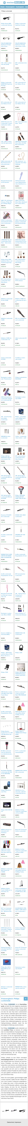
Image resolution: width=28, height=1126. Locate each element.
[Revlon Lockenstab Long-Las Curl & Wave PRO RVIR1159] (21, 687)
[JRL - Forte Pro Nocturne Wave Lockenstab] (7, 412)
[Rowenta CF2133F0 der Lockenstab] (7, 510)
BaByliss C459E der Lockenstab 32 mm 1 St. (20, 300)
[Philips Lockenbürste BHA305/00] (21, 372)
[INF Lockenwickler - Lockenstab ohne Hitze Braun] (7, 274)
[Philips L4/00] (21, 647)
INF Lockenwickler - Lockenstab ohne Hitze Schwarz (20, 457)
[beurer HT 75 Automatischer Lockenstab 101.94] (21, 942)
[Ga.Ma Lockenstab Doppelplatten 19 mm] (7, 569)
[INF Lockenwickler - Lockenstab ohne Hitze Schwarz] (21, 451)
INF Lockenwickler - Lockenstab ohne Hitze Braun (6, 280)
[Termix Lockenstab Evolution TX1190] (21, 923)
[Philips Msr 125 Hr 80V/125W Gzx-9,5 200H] (7, 962)
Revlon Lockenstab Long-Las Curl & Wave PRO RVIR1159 (20, 693)
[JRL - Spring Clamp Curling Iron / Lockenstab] (21, 589)
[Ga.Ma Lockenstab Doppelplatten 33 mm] (21, 549)
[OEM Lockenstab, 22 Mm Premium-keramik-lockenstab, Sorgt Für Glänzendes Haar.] (7, 156)
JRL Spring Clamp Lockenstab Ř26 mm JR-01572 (6, 477)
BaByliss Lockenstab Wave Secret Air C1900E (6, 870)
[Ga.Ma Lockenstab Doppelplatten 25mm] (7, 706)
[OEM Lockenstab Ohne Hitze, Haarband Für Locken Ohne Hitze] (21, 195)
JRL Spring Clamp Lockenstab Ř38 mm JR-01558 (6, 497)
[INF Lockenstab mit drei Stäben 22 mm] (7, 97)
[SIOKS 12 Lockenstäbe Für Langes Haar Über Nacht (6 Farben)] (7, 844)
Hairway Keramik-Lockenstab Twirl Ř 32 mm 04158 (6, 949)
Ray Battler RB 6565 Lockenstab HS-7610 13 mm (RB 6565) (6, 772)
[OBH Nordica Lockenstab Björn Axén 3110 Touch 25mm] (7, 687)
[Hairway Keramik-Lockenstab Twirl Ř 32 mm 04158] (7, 942)
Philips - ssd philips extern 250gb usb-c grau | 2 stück (20, 418)
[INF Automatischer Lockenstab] (21, 569)
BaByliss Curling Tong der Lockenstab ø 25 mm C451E (21, 851)
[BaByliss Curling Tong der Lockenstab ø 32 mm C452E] (21, 805)
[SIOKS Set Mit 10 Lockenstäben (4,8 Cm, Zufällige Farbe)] (21, 864)
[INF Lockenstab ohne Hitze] (21, 58)
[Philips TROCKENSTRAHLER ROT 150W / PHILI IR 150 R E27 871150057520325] (21, 490)
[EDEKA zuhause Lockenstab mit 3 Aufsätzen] (7, 824)
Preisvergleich (10, 7)
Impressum (18, 1122)
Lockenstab (11, 1004)
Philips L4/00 (18, 652)
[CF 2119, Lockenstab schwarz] (7, 530)
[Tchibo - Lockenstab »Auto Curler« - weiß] (21, 431)
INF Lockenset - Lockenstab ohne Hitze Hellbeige (20, 163)
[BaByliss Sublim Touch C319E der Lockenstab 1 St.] (7, 883)
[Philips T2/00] (7, 667)
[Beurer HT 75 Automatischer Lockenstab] (21, 824)
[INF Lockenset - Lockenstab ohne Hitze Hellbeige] (21, 156)
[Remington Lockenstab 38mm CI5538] (7, 608)
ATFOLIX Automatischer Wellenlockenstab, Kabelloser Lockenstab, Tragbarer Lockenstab (20, 183)
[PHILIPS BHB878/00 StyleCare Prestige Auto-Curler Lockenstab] (7, 38)
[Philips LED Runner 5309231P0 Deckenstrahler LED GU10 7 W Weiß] (21, 667)
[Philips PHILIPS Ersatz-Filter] (7, 785)
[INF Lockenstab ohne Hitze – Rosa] (21, 117)
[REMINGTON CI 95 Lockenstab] (21, 628)
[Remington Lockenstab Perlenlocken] (7, 372)
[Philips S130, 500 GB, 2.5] (7, 805)
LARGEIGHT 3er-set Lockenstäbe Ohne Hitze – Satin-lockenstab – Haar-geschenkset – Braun (6, 243)
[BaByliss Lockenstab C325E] (7, 313)
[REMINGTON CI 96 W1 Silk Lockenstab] (21, 765)
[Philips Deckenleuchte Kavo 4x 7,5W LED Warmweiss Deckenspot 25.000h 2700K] (7, 726)
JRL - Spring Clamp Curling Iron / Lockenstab (20, 595)
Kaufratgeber (20, 7)
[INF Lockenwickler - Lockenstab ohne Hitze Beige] (21, 254)
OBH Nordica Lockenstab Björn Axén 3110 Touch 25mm (7, 693)
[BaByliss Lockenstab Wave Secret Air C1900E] (7, 864)
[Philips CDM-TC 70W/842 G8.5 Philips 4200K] (21, 726)
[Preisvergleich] (26, 999)
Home (2, 7)
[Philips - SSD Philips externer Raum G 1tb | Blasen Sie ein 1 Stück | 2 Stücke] (7, 647)
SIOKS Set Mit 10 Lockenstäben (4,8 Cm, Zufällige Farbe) (20, 870)
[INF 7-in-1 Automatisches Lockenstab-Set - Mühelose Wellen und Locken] (7, 903)
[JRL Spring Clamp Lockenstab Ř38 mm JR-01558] (7, 490)
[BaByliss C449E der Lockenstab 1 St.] (7, 333)
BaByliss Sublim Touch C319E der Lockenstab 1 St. (6, 890)
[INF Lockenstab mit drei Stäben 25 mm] (21, 77)
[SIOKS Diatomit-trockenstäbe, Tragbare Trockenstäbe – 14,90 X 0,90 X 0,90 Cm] (7, 923)
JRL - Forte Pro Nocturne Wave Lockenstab (6, 418)
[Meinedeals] (14, 4)
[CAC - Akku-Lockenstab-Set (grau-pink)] (7, 136)
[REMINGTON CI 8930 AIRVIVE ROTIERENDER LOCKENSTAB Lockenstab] (7, 549)
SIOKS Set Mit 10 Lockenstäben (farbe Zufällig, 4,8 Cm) (20, 713)
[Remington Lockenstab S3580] (21, 392)
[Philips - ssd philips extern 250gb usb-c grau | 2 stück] (21, 411)
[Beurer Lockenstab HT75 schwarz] (21, 274)
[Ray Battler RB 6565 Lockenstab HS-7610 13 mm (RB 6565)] (7, 765)
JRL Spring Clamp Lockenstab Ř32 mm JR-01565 (20, 477)
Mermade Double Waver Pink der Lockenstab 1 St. (6, 595)
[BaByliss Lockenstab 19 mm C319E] (7, 294)
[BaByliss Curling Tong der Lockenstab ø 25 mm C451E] (21, 844)
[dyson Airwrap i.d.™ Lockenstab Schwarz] (21, 608)
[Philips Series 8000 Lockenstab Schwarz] (7, 18)
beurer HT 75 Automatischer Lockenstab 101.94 (21, 949)
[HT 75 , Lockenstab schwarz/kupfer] (21, 746)
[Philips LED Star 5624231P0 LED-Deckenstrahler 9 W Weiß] (7, 451)
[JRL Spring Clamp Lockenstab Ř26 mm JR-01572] (7, 471)
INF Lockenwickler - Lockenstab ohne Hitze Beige (20, 261)
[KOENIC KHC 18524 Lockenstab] (21, 510)
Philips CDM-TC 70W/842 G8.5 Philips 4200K (20, 733)
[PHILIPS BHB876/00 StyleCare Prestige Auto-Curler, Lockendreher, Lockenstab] (21, 38)
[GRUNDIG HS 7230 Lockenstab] (21, 530)
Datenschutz (10, 1122)
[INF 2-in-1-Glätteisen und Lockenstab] (21, 313)
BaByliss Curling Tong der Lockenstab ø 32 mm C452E (21, 811)
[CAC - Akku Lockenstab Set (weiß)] (7, 58)
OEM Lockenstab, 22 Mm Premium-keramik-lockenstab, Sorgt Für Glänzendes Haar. (7, 164)
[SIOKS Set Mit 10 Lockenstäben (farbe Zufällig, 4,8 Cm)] (21, 706)
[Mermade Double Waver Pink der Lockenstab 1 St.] (7, 589)
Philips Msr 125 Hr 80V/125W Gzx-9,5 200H (6, 968)
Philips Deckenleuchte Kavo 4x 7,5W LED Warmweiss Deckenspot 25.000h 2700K (7, 734)
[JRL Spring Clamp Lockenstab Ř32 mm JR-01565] (21, 471)
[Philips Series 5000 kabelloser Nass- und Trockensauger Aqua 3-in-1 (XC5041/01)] (7, 254)
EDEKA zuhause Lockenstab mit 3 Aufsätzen (6, 831)
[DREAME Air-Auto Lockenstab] (7, 431)
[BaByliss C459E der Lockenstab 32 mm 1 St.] (21, 294)
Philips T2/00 (4, 672)
